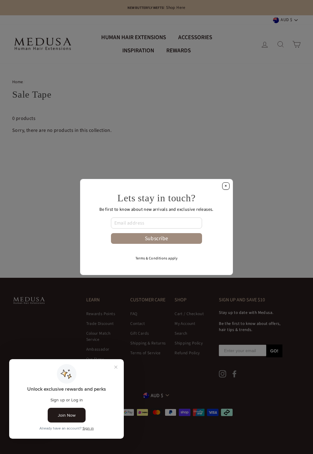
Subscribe (156, 238)
